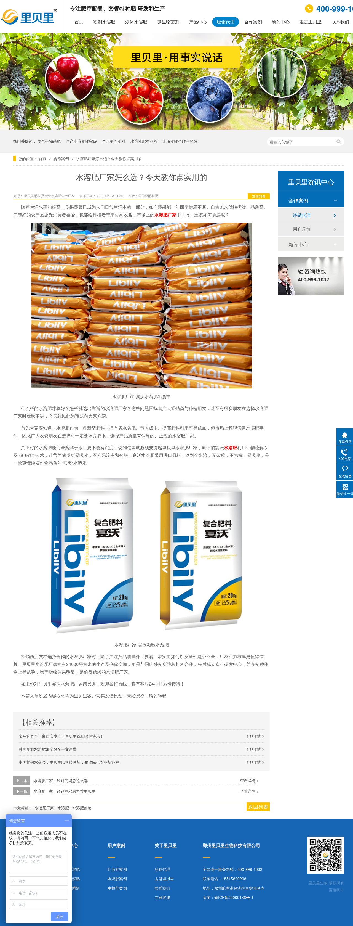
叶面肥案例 (117, 869)
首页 (78, 21)
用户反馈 (302, 229)
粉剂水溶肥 (104, 21)
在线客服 (162, 897)
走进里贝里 (310, 21)
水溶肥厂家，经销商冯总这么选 (61, 780)
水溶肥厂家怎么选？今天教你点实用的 (109, 158)
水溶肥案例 (117, 878)
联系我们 (162, 888)
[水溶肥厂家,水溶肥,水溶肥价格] (29, 23)
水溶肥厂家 (44, 808)
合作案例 (253, 21)
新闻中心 (281, 21)
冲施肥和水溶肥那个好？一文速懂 (48, 749)
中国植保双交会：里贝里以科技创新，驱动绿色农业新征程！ (71, 762)
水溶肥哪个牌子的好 (180, 141)
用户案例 (116, 845)
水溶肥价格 (82, 808)
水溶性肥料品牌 (143, 141)
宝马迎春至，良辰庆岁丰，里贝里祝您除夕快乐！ (61, 736)
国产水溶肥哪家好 (81, 141)
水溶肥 (63, 808)
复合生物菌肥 (49, 141)
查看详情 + (249, 780)
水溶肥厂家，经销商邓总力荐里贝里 (64, 791)
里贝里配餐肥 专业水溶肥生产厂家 (49, 195)
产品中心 (198, 21)
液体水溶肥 (136, 21)
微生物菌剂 (168, 21)
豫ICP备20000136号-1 (233, 897)
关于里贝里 (166, 845)
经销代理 (225, 21)
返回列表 (258, 196)
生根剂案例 (117, 888)
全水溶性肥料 (113, 141)
